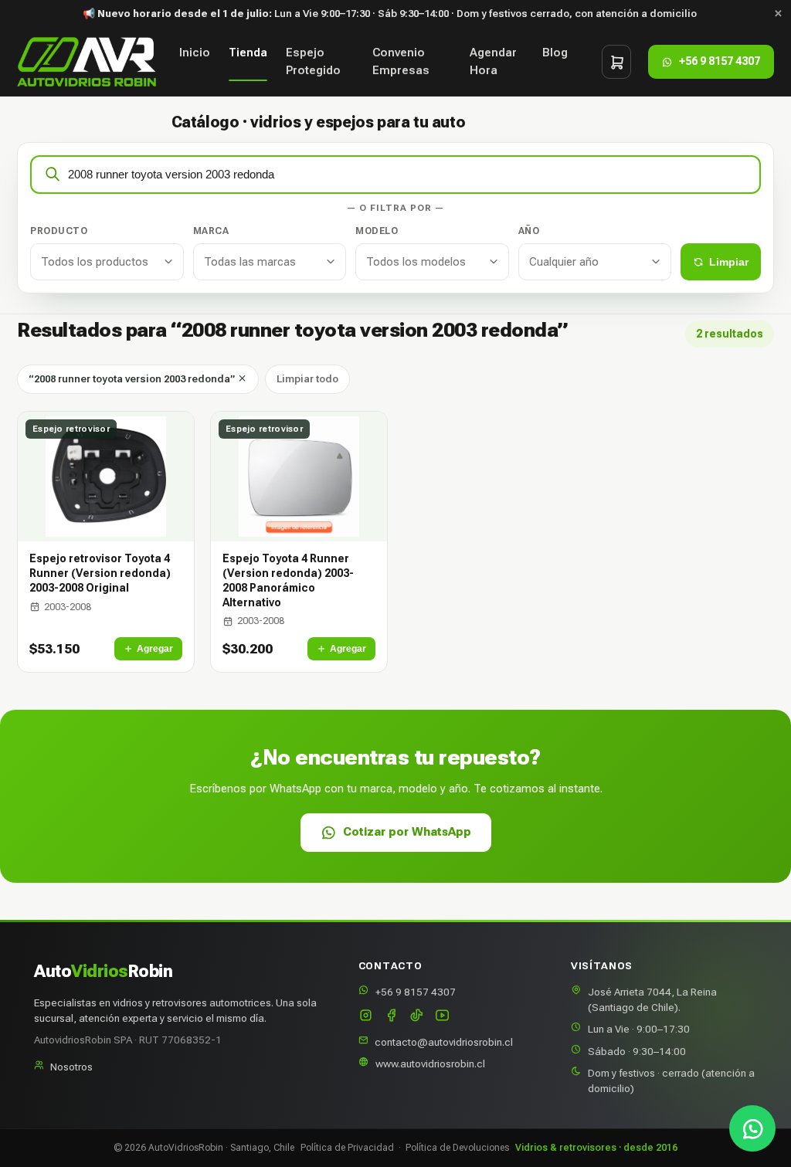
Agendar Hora (493, 61)
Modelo (376, 231)
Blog (555, 52)
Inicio (194, 52)
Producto (58, 231)
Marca (211, 231)
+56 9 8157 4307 (415, 992)
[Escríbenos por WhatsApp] (752, 1128)
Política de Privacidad (347, 1147)
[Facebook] (391, 1017)
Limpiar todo (307, 379)
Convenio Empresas (400, 61)
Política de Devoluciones (457, 1147)
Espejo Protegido (313, 61)
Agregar (155, 648)
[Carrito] (616, 62)
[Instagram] (365, 1017)
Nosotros (71, 1066)
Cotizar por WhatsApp (407, 832)
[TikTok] (416, 1017)
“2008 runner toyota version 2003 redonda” (133, 379)
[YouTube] (442, 1017)
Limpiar (729, 262)
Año (529, 231)
